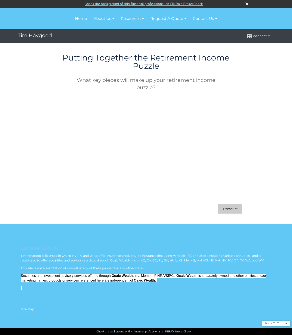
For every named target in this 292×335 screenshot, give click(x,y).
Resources (131, 18)
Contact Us (203, 18)
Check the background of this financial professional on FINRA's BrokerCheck (144, 4)
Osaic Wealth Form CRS (39, 248)
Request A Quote (166, 18)
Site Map (27, 309)
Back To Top (274, 323)
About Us (102, 18)
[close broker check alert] (247, 4)
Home (81, 18)
